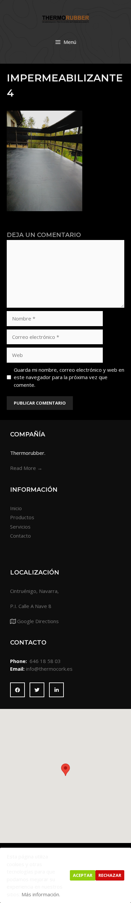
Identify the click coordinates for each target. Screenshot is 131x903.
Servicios (20, 526)
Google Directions (38, 621)
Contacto (20, 535)
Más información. (40, 894)
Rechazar (109, 875)
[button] (65, 770)
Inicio (16, 508)
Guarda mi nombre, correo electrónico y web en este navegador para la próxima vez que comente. (69, 377)
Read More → (26, 468)
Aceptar (82, 875)
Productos (22, 517)
